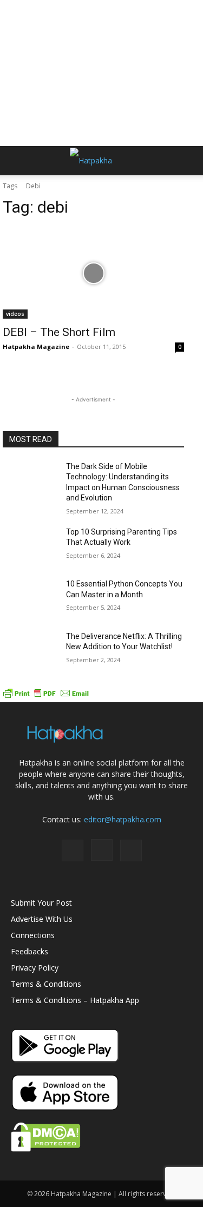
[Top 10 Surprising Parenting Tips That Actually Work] (30, 546)
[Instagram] (102, 850)
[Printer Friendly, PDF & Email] (46, 696)
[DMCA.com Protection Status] (46, 1149)
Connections (33, 935)
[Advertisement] (102, 73)
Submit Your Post (41, 903)
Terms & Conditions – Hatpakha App (75, 1000)
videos (15, 314)
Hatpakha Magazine (36, 346)
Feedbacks (29, 951)
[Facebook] (72, 850)
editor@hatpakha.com (122, 819)
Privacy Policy (34, 967)
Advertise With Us (42, 919)
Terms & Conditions (46, 984)
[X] (131, 850)
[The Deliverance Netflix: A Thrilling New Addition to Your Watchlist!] (30, 650)
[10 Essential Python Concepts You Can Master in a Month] (30, 598)
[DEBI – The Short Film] (93, 273)
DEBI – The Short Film (59, 332)
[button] (18, 160)
